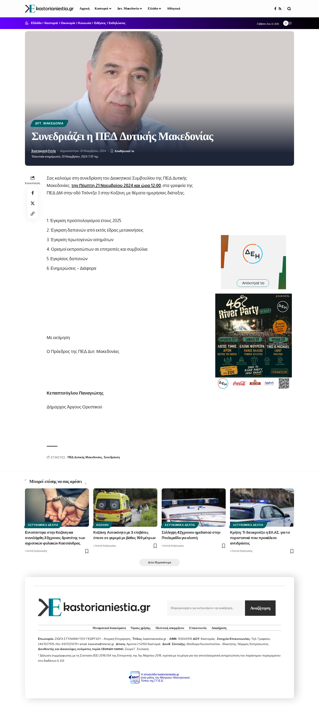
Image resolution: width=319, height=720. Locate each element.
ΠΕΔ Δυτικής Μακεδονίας (84, 457)
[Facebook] (275, 9)
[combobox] (206, 608)
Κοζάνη (102, 525)
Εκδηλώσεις (117, 23)
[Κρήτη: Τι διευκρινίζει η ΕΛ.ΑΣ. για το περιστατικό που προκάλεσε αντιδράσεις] (262, 507)
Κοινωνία (84, 23)
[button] (289, 8)
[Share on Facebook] (32, 193)
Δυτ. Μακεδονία (49, 123)
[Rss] (280, 9)
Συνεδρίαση (112, 457)
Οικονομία (68, 23)
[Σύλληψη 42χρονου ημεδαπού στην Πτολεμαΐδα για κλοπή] (194, 507)
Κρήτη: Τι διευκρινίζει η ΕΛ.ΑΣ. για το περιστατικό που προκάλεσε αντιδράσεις (260, 538)
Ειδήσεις (100, 23)
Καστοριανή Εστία (43, 151)
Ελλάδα (36, 23)
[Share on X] (32, 203)
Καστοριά (51, 23)
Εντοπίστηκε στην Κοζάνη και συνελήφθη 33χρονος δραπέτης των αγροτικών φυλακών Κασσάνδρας (55, 538)
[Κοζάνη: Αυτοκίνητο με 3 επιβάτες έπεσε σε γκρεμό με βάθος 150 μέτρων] (125, 507)
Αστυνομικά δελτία (43, 525)
